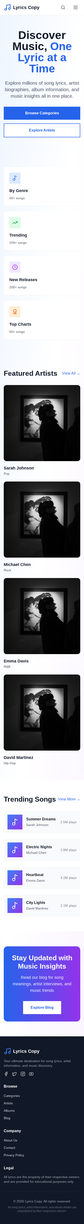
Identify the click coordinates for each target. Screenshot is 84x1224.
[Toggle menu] (75, 7)
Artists (8, 1103)
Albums (9, 1110)
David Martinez (37, 908)
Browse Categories (42, 113)
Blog (7, 1118)
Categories (12, 1096)
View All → (71, 373)
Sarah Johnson (37, 825)
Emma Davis (35, 880)
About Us (10, 1140)
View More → (69, 799)
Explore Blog (42, 1007)
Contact (9, 1148)
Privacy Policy (14, 1155)
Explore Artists (42, 130)
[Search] (63, 7)
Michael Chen (36, 853)
